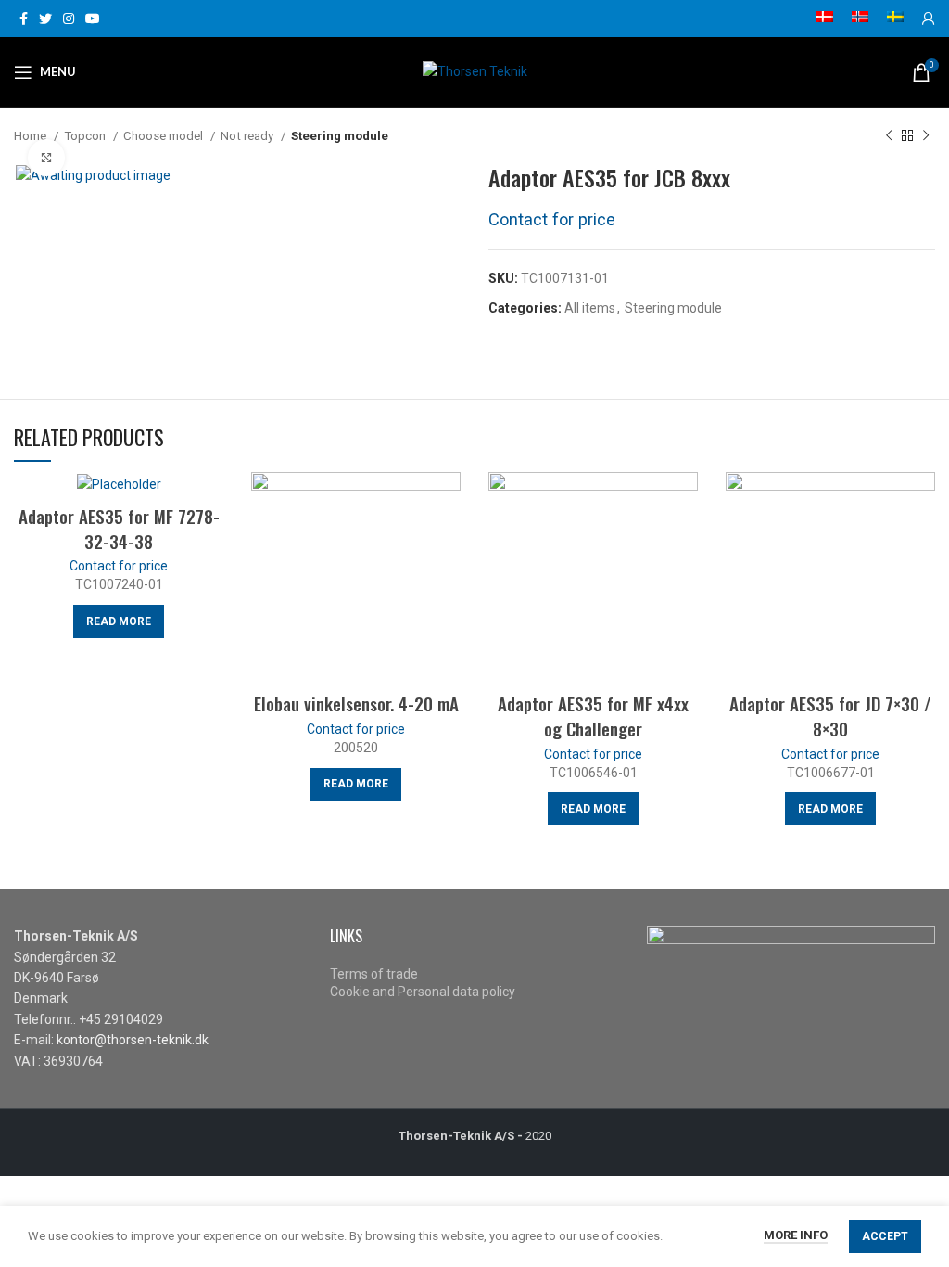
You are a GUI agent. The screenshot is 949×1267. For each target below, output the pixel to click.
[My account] (928, 18)
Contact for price (551, 219)
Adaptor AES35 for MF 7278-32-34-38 (119, 528)
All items (589, 308)
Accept (885, 1236)
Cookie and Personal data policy (422, 991)
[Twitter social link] (45, 18)
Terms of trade (374, 973)
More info (796, 1235)
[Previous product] (888, 136)
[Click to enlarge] (46, 157)
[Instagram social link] (68, 18)
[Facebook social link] (23, 18)
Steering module (339, 136)
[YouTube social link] (93, 18)
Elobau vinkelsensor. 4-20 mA (356, 703)
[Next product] (926, 136)
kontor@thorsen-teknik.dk (133, 1039)
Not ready (248, 136)
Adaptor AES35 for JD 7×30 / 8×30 (830, 715)
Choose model (164, 136)
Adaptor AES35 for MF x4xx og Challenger (593, 715)
